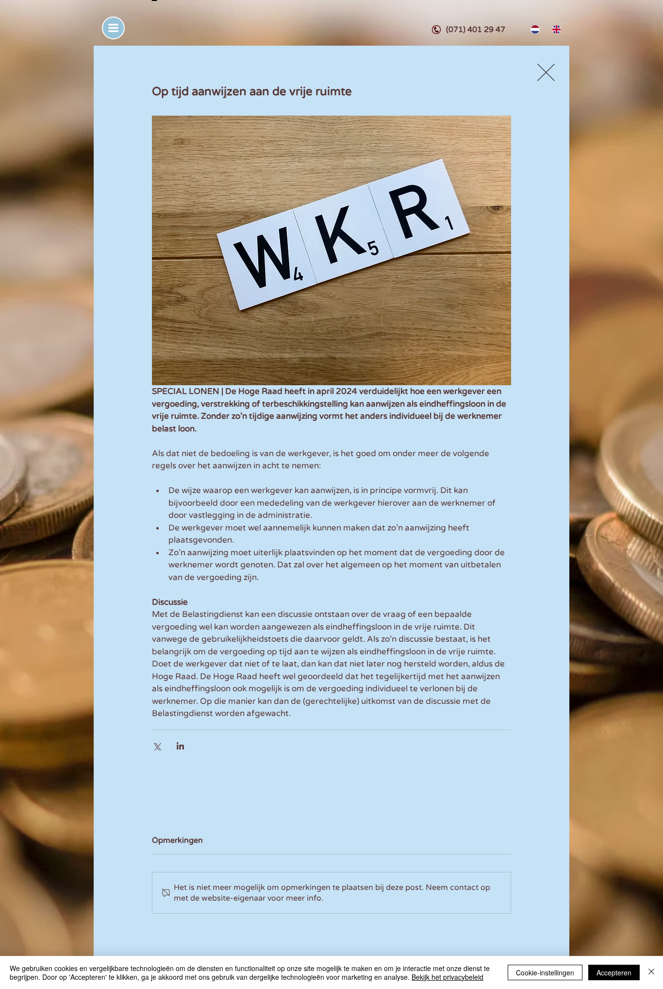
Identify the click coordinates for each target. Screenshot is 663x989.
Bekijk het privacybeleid (447, 977)
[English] (555, 29)
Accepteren (614, 972)
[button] (113, 28)
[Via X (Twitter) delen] (156, 745)
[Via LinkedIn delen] (180, 745)
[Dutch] (534, 29)
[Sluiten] (651, 972)
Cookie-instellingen (545, 972)
